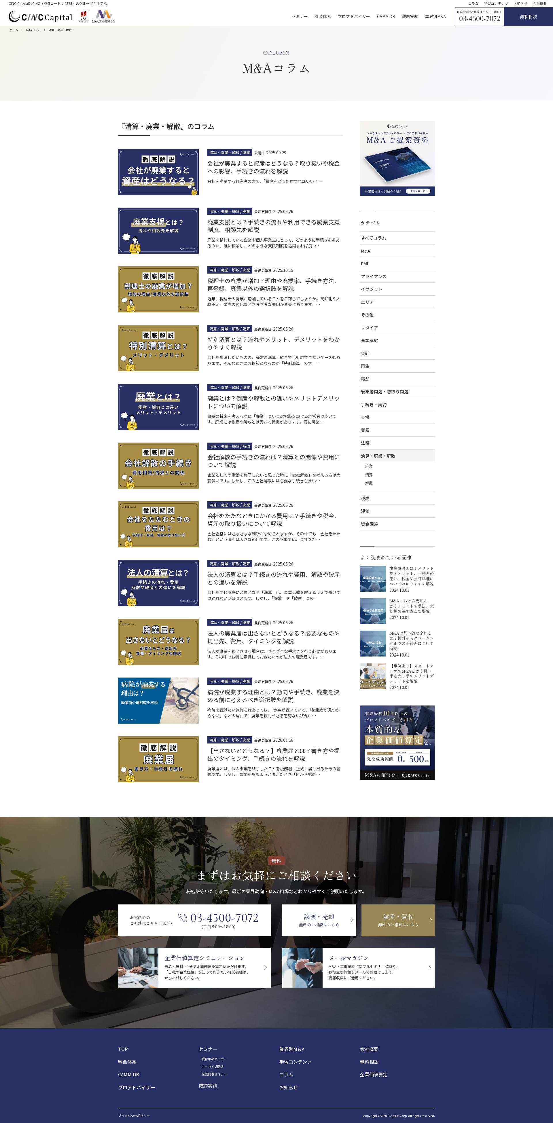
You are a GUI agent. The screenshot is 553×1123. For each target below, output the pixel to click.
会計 (365, 353)
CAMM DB (128, 1074)
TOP (123, 1049)
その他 (367, 315)
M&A (365, 251)
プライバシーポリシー (134, 1115)
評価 (365, 511)
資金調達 (369, 524)
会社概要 (540, 3)
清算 (369, 474)
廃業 (369, 466)
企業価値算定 (374, 1074)
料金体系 (127, 1061)
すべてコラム (373, 238)
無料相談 (369, 1061)
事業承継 (369, 340)
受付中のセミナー (214, 1058)
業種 (365, 430)
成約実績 (208, 1085)
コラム (473, 3)
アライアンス (374, 276)
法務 (365, 443)
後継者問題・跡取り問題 (384, 391)
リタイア (369, 328)
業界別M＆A (291, 1049)
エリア (367, 302)
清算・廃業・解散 (378, 456)
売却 (365, 379)
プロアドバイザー (136, 1087)
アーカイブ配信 (213, 1066)
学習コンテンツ (496, 3)
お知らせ (520, 3)
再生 (365, 366)
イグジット (371, 289)
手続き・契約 (374, 404)
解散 (369, 483)
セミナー (208, 1049)
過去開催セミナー (214, 1074)
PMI (364, 263)
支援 (365, 417)
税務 (365, 498)
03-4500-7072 (479, 18)
